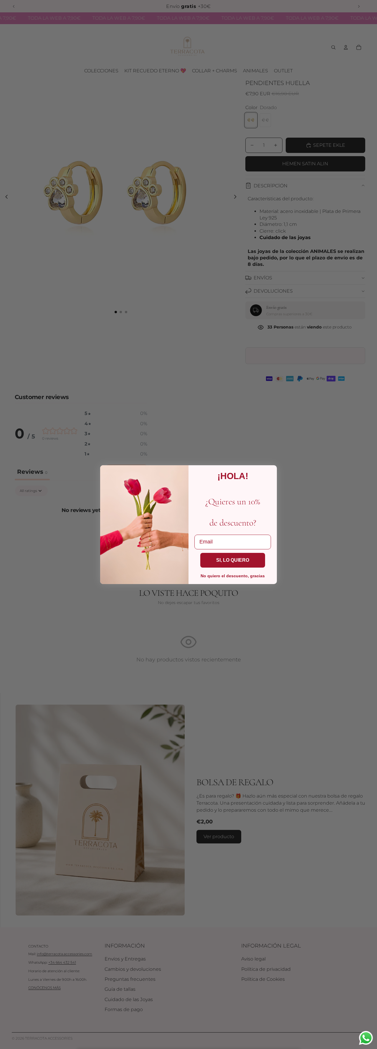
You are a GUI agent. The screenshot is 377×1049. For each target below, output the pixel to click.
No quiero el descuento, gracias (233, 575)
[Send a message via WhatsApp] (366, 1038)
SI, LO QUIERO (232, 560)
